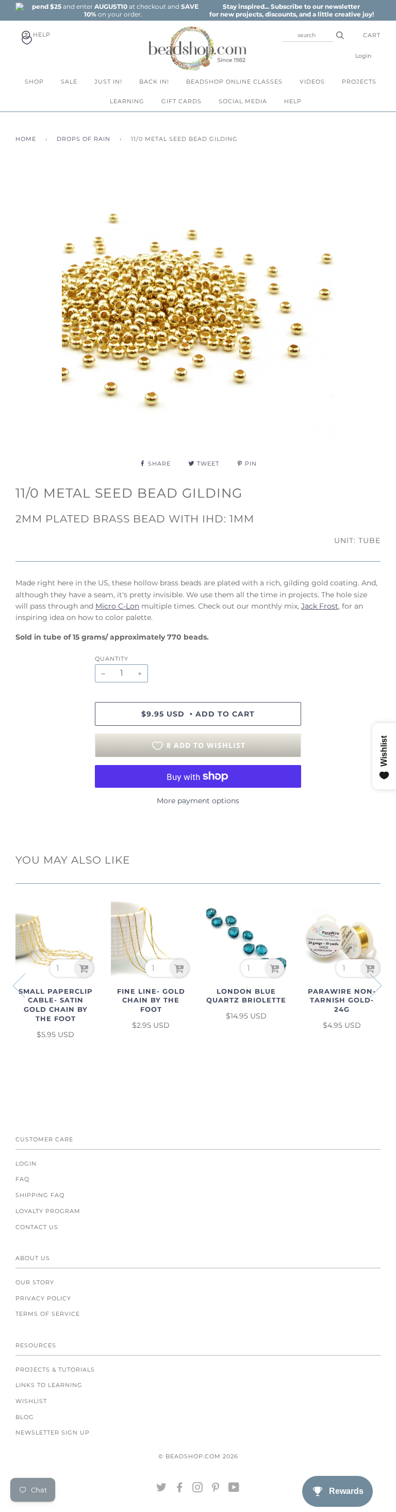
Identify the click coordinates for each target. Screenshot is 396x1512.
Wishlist (31, 1401)
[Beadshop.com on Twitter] (161, 1489)
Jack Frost (319, 606)
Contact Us (36, 1227)
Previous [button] (25, 985)
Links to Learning (48, 1385)
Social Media (243, 101)
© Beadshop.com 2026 (198, 1456)
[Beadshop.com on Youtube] (234, 1489)
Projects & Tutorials (55, 1369)
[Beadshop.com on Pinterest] (215, 1489)
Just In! (108, 81)
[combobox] (308, 35)
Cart (372, 35)
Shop (34, 81)
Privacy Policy (43, 1298)
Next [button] (369, 985)
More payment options (198, 800)
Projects (359, 81)
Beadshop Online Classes (234, 81)
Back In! (154, 81)
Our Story (34, 1282)
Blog (24, 1417)
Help (41, 34)
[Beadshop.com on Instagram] (197, 1489)
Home (25, 138)
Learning (127, 101)
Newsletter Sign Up (52, 1432)
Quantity (111, 658)
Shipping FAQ (39, 1195)
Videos (312, 81)
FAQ (22, 1179)
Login (363, 55)
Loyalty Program (47, 1211)
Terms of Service (47, 1313)
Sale (69, 81)
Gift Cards (181, 101)
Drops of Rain (83, 138)
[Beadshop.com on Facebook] (179, 1489)
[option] (113, 10)
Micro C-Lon (117, 606)
